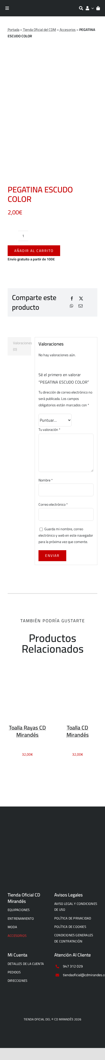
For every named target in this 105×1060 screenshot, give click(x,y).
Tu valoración (49, 430)
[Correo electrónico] (80, 306)
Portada (13, 29)
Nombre (45, 480)
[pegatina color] (52, 121)
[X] (81, 298)
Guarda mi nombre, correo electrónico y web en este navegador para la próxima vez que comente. (65, 535)
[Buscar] (81, 8)
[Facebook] (71, 298)
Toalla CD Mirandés (78, 731)
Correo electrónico (53, 504)
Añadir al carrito (34, 250)
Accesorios (68, 29)
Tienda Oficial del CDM (39, 29)
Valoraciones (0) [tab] (22, 346)
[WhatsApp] (71, 306)
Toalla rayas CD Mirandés (27, 731)
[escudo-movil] (52, 831)
